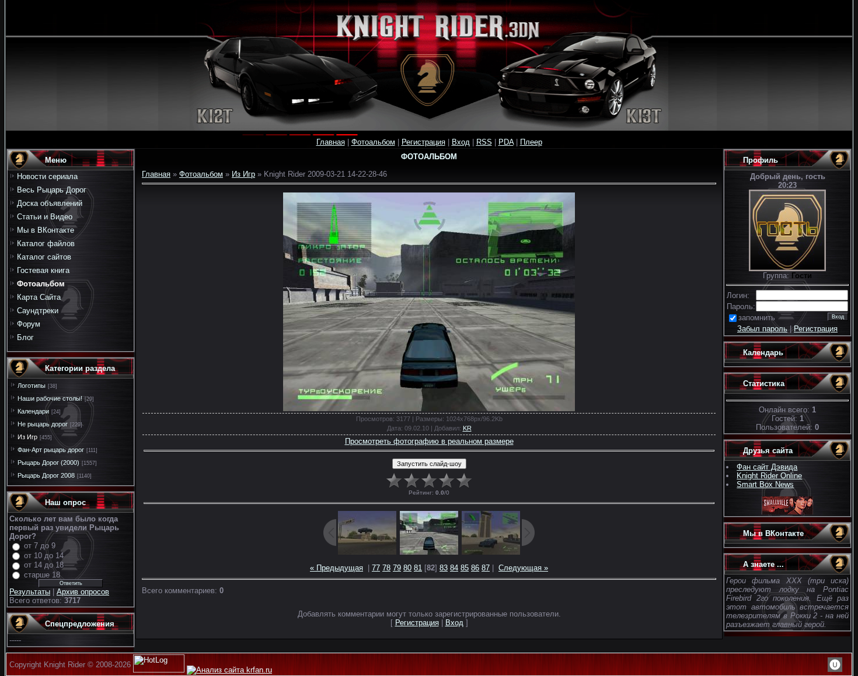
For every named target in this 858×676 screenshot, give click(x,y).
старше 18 (42, 574)
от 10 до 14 (44, 555)
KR (467, 428)
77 (376, 567)
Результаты (29, 591)
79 (397, 567)
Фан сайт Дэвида (767, 467)
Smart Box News (765, 484)
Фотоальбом (373, 142)
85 (465, 567)
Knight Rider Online (769, 475)
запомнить (756, 317)
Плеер (531, 142)
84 (454, 567)
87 (486, 567)
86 (475, 567)
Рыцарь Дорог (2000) (48, 462)
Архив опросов (83, 591)
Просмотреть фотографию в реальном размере (429, 441)
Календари (33, 411)
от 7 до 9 (39, 545)
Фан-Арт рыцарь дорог (51, 449)
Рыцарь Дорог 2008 (46, 475)
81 (418, 567)
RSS (484, 142)
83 (444, 567)
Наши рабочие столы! (50, 398)
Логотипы (32, 385)
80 (407, 567)
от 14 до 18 (44, 565)
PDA (506, 142)
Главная (330, 142)
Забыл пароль (762, 328)
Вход (461, 142)
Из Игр (27, 436)
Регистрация (423, 142)
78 (386, 567)
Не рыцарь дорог (43, 424)
